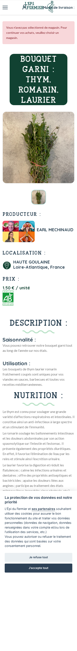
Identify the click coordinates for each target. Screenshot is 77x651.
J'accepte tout (38, 568)
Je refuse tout (38, 557)
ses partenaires (43, 509)
